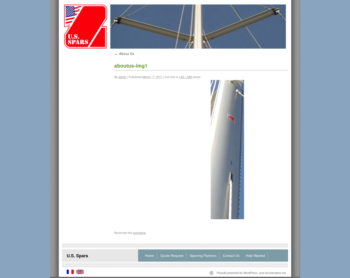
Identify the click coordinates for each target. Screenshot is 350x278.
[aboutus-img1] (227, 149)
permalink (139, 233)
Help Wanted (255, 256)
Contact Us (231, 256)
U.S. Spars (77, 256)
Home (149, 256)
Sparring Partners (203, 256)
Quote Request (171, 256)
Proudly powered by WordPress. (237, 273)
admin (122, 77)
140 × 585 (185, 77)
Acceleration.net (275, 273)
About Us (124, 53)
